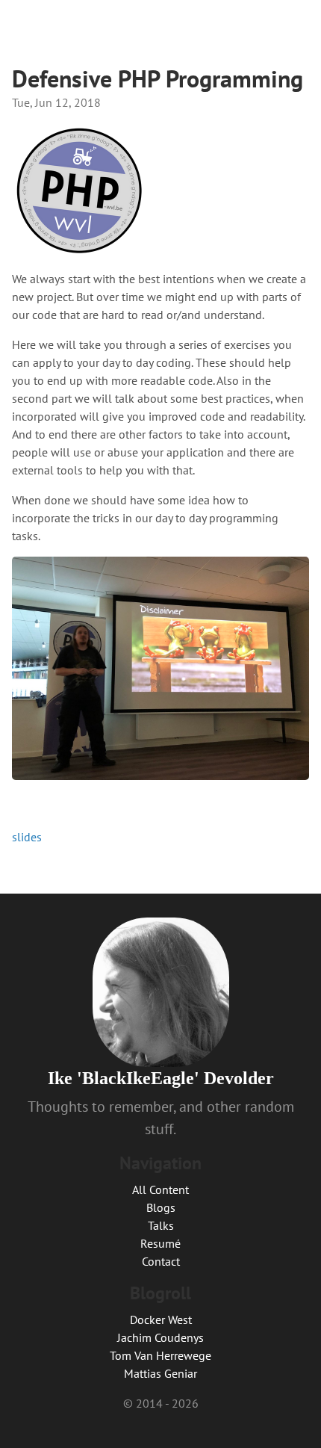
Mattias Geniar (160, 1373)
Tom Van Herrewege (160, 1355)
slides (27, 836)
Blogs (160, 1207)
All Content (160, 1189)
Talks (161, 1225)
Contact (161, 1261)
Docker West (161, 1319)
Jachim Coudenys (160, 1337)
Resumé (160, 1243)
